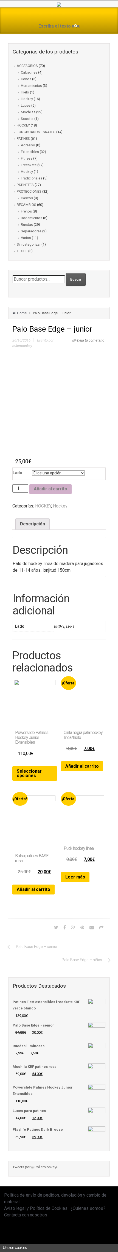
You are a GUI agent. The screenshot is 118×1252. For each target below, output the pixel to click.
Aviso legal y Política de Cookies (36, 1208)
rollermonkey (22, 346)
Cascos (27, 198)
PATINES (23, 138)
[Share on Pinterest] (82, 927)
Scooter (27, 119)
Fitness (26, 158)
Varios (26, 238)
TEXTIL (22, 251)
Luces (25, 105)
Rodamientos (31, 218)
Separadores (31, 231)
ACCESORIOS (27, 66)
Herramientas (31, 86)
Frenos (26, 211)
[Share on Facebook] (64, 927)
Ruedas (27, 224)
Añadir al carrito (50, 488)
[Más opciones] (101, 927)
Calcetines (29, 72)
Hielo (25, 92)
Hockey (27, 99)
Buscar (75, 279)
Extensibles (30, 152)
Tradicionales (31, 178)
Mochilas (28, 112)
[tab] (32, 524)
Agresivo (28, 145)
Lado (17, 472)
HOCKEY (23, 125)
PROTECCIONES (29, 191)
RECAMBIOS (26, 205)
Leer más (75, 877)
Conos (26, 79)
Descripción (32, 523)
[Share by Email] (91, 927)
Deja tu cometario (90, 340)
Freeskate (28, 165)
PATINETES (25, 185)
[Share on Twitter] (56, 927)
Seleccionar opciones (29, 773)
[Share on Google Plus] (73, 927)
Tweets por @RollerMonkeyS (35, 1167)
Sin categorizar (29, 244)
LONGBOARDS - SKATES (36, 132)
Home (22, 313)
